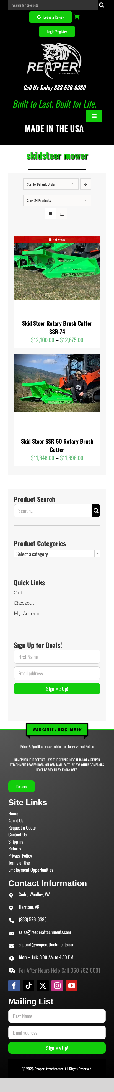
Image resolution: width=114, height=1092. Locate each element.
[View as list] (61, 213)
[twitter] (43, 985)
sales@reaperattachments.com (45, 932)
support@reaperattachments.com (47, 944)
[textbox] (57, 554)
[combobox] (57, 553)
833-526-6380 (70, 87)
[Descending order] (85, 184)
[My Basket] (77, 17)
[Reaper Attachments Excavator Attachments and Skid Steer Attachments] (54, 42)
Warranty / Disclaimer (57, 729)
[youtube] (71, 985)
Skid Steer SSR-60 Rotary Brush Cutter (57, 445)
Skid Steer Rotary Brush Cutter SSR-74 (57, 327)
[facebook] (14, 985)
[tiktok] (28, 985)
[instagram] (57, 985)
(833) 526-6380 (33, 919)
